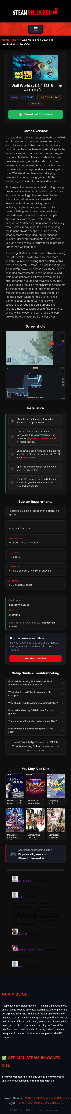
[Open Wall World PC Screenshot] (35, 348)
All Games (30, 1097)
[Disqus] (35, 921)
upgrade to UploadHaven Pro (43, 438)
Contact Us (58, 1102)
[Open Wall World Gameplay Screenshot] (35, 383)
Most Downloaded (46, 1097)
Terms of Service (42, 1102)
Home (5, 39)
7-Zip (25, 457)
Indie (15, 39)
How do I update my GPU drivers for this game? (30, 712)
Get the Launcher (35, 658)
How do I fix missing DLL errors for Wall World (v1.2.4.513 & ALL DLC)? (30, 683)
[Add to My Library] (60, 86)
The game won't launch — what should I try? (32, 721)
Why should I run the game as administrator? (33, 702)
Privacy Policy (25, 1102)
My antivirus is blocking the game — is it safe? (30, 730)
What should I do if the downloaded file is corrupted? (31, 694)
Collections (63, 1097)
